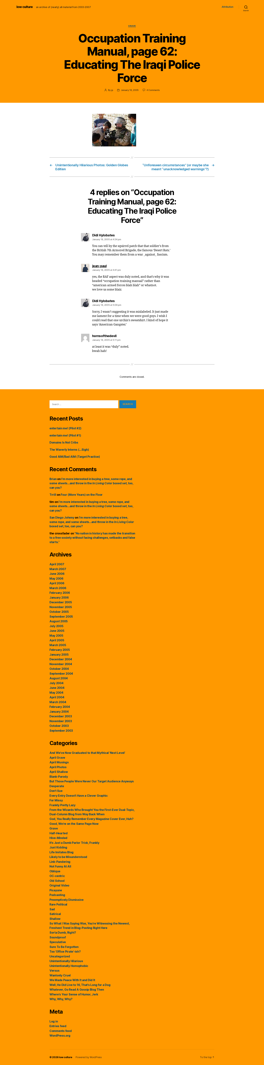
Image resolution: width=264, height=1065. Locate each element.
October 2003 (59, 726)
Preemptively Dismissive (67, 900)
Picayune (56, 890)
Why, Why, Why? (61, 999)
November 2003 (61, 721)
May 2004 (56, 692)
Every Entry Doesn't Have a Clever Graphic (79, 795)
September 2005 (61, 616)
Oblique (55, 871)
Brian (53, 479)
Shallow (55, 919)
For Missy (56, 800)
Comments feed (61, 1031)
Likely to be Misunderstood (68, 857)
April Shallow (59, 772)
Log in (54, 1021)
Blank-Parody (59, 776)
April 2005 (57, 640)
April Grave (57, 757)
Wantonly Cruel (60, 975)
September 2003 (61, 730)
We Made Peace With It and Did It (72, 980)
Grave (132, 26)
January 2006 (59, 597)
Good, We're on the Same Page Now (74, 823)
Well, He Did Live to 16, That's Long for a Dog (80, 985)
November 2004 (61, 664)
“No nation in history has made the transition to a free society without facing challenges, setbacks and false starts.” (92, 538)
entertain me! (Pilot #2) (65, 428)
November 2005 (61, 607)
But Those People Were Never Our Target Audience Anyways (92, 781)
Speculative (58, 942)
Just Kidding (58, 847)
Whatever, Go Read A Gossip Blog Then (77, 989)
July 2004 (57, 683)
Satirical (55, 914)
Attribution (227, 6)
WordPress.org (60, 1035)
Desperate (57, 786)
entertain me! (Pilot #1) (65, 435)
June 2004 (57, 688)
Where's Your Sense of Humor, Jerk (74, 994)
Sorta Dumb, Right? (63, 932)
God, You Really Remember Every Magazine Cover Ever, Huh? (92, 819)
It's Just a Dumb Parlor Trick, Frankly (74, 842)
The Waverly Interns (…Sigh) (69, 449)
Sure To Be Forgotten (64, 947)
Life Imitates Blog (62, 852)
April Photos (58, 767)
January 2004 (59, 711)
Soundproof (58, 937)
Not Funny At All (60, 866)
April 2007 (57, 564)
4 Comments (153, 90)
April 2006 (57, 583)
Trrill (53, 494)
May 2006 (56, 578)
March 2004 (58, 702)
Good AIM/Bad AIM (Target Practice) (75, 456)
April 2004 (57, 697)
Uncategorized (60, 956)
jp (112, 90)
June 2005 (57, 630)
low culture (24, 7)
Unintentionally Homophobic (69, 966)
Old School (57, 880)
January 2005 (59, 654)
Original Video (59, 885)
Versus (54, 970)
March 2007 (58, 569)
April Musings (59, 762)
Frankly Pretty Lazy (62, 805)
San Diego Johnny (62, 517)
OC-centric (57, 876)
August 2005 (59, 621)
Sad (52, 909)
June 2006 (57, 573)
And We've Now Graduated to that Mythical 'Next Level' (87, 753)
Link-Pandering (60, 861)
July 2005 (56, 626)
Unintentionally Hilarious (66, 961)
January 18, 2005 (130, 90)
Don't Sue (56, 791)
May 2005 (56, 635)
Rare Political (58, 904)
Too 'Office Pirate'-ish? (65, 951)
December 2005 (61, 602)
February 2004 (60, 707)
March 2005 (58, 645)
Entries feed (58, 1026)
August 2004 (59, 678)
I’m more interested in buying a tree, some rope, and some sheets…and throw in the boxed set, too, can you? (91, 483)
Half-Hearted (59, 833)
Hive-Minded (58, 838)
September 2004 (61, 673)
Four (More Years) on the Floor (82, 494)
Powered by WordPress (88, 1057)
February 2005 (60, 650)
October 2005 (59, 611)
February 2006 (60, 592)
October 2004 (59, 669)
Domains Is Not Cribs (64, 442)
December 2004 (61, 659)
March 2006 (58, 588)
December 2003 (61, 716)
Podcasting (57, 895)
